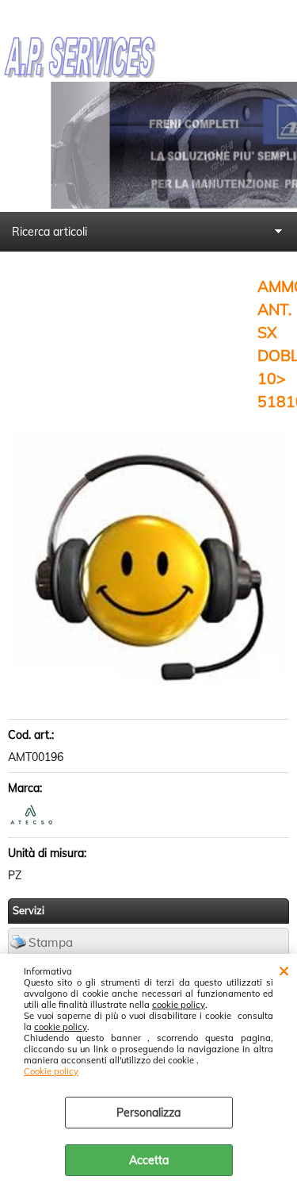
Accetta (149, 1160)
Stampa (51, 942)
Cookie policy (51, 1071)
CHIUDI (284, 970)
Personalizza (148, 1112)
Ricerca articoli (49, 232)
